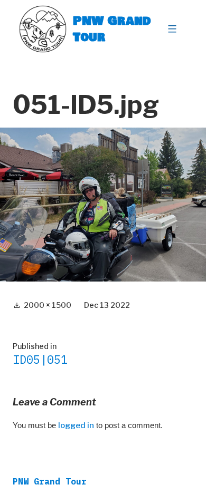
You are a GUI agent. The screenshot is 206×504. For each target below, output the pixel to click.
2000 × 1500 (47, 305)
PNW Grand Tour (112, 28)
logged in (76, 425)
